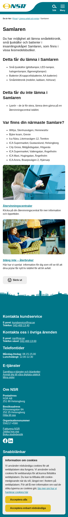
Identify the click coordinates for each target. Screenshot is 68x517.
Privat (15, 18)
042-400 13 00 (28, 341)
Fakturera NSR (11, 428)
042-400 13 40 (21, 325)
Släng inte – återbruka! (18, 260)
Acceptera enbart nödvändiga (28, 508)
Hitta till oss (9, 415)
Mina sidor (9, 377)
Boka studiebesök (13, 434)
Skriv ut (17, 280)
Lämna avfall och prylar (29, 18)
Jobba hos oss (11, 431)
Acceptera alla (18, 499)
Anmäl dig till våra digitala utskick (21, 374)
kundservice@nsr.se (23, 322)
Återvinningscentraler (17, 205)
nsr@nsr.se (18, 338)
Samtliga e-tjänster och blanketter (21, 371)
